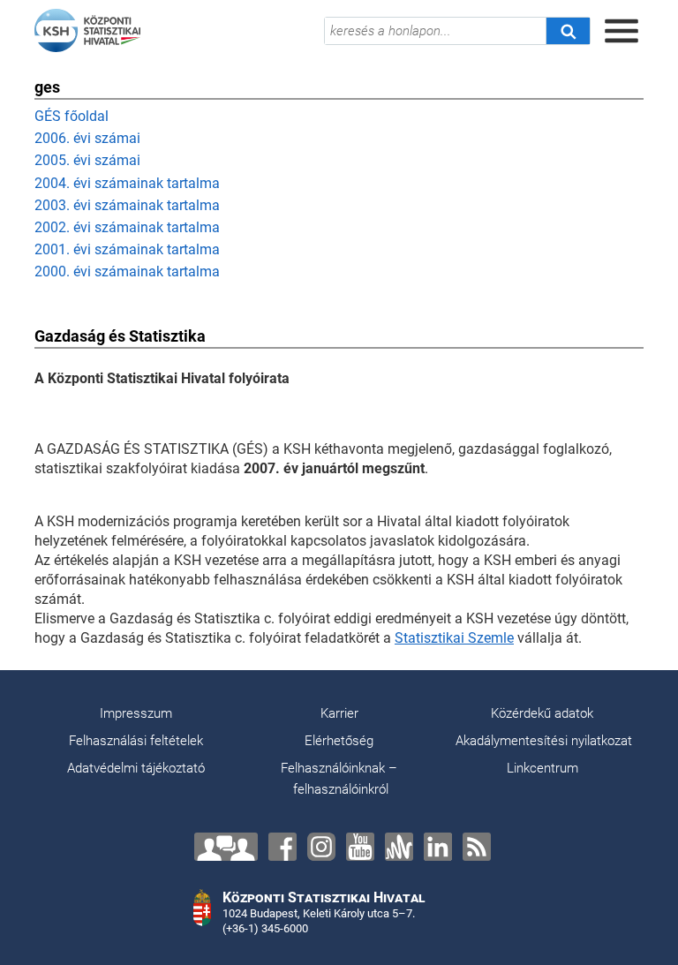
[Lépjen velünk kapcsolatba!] (226, 847)
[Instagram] (321, 847)
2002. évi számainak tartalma (127, 227)
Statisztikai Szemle (454, 638)
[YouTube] (360, 847)
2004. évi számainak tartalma (127, 183)
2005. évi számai (87, 160)
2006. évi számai (87, 138)
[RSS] (477, 847)
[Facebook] (282, 847)
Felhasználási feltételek (136, 741)
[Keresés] (568, 31)
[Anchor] (399, 847)
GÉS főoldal (71, 116)
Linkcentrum (542, 768)
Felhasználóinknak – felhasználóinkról (339, 778)
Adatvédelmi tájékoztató (136, 768)
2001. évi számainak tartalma (127, 249)
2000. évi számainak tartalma (127, 271)
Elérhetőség (339, 741)
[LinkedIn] (438, 847)
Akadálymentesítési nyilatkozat (544, 741)
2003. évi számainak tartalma (127, 205)
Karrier (339, 713)
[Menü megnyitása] (621, 31)
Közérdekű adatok (542, 713)
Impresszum (136, 713)
